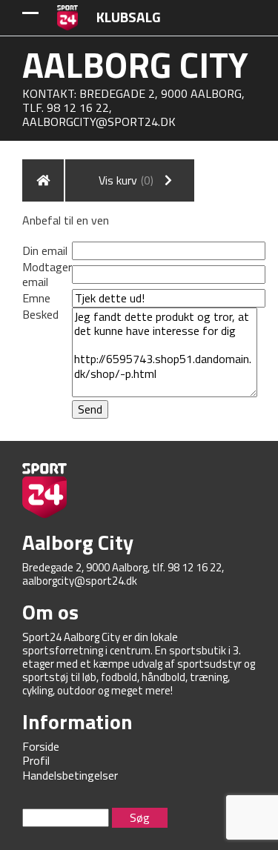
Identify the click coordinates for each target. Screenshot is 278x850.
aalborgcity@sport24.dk (99, 121)
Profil (36, 760)
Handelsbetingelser (70, 775)
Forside (40, 746)
